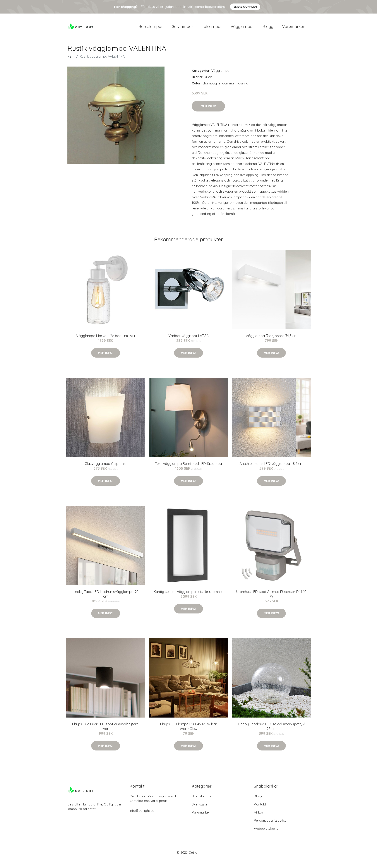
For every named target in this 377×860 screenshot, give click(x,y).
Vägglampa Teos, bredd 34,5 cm (271, 336)
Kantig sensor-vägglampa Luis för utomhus (188, 591)
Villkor (258, 812)
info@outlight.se (142, 811)
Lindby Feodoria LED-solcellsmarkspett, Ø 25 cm (271, 726)
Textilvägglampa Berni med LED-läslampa (188, 463)
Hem (70, 56)
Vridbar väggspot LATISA (188, 336)
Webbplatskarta (266, 828)
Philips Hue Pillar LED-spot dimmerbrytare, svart (105, 726)
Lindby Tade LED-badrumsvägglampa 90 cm (106, 593)
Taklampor (212, 26)
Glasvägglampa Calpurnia (106, 463)
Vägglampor (242, 26)
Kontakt (260, 804)
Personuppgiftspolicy (270, 820)
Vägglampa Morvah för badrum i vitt (105, 336)
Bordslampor (151, 26)
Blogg (268, 26)
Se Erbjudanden (245, 6)
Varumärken (293, 26)
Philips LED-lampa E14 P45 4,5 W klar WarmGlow (188, 726)
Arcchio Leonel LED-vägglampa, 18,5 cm (271, 463)
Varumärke (200, 812)
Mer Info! (208, 106)
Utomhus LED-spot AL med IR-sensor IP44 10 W (271, 593)
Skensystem (201, 804)
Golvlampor (182, 26)
